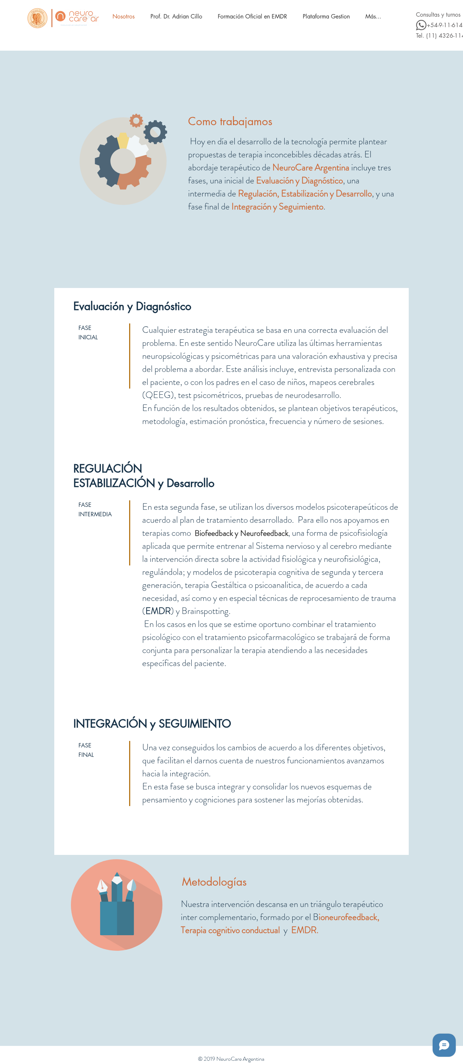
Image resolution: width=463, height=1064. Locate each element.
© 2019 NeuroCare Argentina (231, 1059)
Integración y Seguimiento (277, 206)
